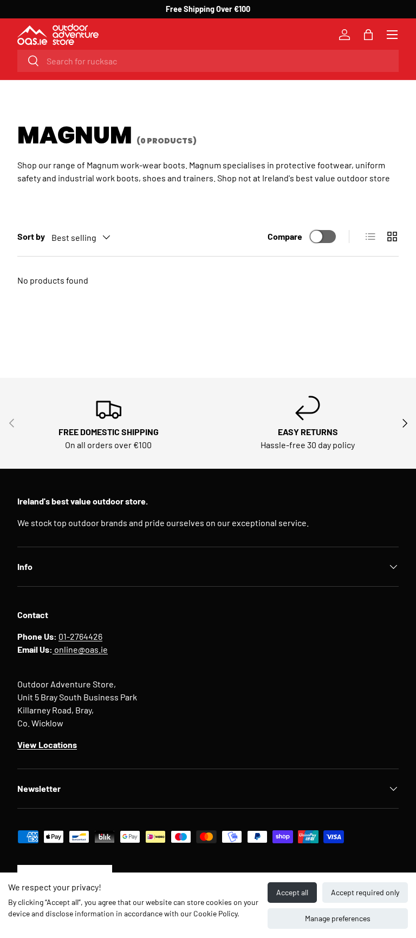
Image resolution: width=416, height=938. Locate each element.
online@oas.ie (80, 649)
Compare (285, 236)
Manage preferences (337, 918)
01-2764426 (80, 636)
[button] (368, 35)
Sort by (31, 236)
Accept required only (365, 892)
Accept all (292, 892)
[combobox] (208, 61)
